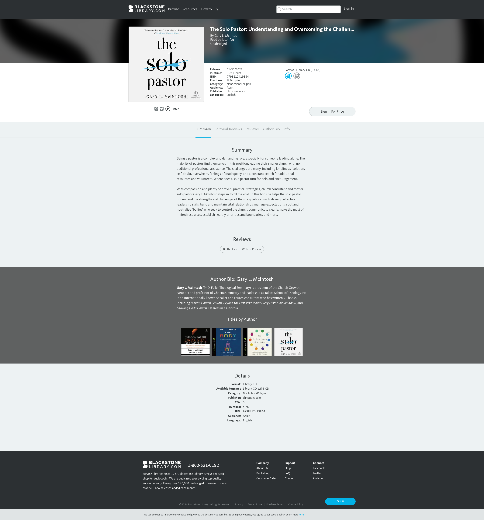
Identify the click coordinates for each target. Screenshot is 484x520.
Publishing (262, 473)
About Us (262, 468)
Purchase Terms (275, 504)
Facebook (319, 468)
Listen (175, 109)
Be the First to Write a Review (242, 249)
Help (288, 468)
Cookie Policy (295, 504)
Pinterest (319, 478)
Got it (340, 501)
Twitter (317, 473)
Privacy (239, 504)
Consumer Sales (266, 478)
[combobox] (308, 9)
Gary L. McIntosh (226, 35)
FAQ (287, 473)
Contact (290, 478)
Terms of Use (255, 504)
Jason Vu (228, 39)
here (301, 514)
